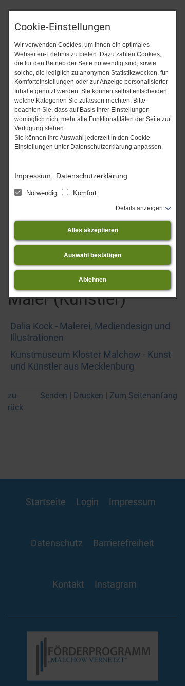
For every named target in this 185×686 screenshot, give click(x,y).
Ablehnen (92, 279)
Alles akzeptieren (92, 230)
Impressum (32, 176)
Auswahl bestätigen (92, 255)
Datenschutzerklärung (91, 176)
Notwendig (41, 193)
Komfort (84, 193)
